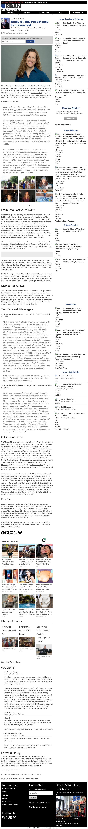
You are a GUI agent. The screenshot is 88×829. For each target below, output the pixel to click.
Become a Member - (31, 2)
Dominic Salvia (6, 504)
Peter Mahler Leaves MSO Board (24, 630)
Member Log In (42, 2)
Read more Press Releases (64, 221)
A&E (61, 12)
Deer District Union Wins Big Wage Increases (73, 24)
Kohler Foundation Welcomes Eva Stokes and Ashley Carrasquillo (74, 356)
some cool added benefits (10, 526)
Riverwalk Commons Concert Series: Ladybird (71, 385)
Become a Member (70, 107)
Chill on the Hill (66, 376)
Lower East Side (36, 93)
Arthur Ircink (6, 474)
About (4, 792)
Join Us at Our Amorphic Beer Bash (13, 2)
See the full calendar (62, 429)
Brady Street (45, 86)
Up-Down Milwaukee (28, 235)
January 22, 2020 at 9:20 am (14, 735)
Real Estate (9, 12)
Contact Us (34, 779)
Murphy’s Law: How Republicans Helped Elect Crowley (72, 246)
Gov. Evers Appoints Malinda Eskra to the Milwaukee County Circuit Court (74, 332)
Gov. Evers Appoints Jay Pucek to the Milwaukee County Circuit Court (72, 310)
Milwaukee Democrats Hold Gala (9, 630)
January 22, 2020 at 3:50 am (14, 674)
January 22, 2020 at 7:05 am (14, 715)
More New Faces (61, 368)
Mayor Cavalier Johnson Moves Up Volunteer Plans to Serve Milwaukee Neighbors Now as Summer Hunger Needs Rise (74, 138)
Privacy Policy (7, 801)
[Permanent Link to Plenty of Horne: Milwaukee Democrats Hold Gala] (10, 647)
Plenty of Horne (15, 662)
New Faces (71, 304)
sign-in (24, 774)
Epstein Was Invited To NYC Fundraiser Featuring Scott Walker (43, 634)
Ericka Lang (24, 460)
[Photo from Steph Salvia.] (44, 196)
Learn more (37, 765)
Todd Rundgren (67, 407)
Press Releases (71, 130)
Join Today (70, 118)
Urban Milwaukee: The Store (68, 787)
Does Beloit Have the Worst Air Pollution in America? (74, 39)
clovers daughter (67, 399)
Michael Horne (7, 33)
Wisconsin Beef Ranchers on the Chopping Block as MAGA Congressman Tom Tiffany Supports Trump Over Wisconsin (74, 172)
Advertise (5, 795)
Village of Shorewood (42, 90)
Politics (27, 12)
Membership (78, 12)
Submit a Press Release (10, 805)
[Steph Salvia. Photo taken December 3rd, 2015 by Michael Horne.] (9, 196)
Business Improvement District (12, 88)
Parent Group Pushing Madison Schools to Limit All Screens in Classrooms (74, 58)
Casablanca (48, 233)
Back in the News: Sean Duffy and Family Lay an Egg (74, 91)
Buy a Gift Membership (63, 124)
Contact (5, 798)
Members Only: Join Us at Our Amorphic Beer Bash (74, 76)
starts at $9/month (25, 765)
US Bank (46, 280)
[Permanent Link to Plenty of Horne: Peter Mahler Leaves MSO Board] (27, 647)
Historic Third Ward (36, 465)
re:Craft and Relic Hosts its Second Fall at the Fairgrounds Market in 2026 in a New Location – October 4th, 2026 (74, 198)
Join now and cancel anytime (12, 770)
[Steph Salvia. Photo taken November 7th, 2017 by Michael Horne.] (27, 196)
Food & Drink (43, 12)
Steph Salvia (15, 86)
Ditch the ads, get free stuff (38, 807)
